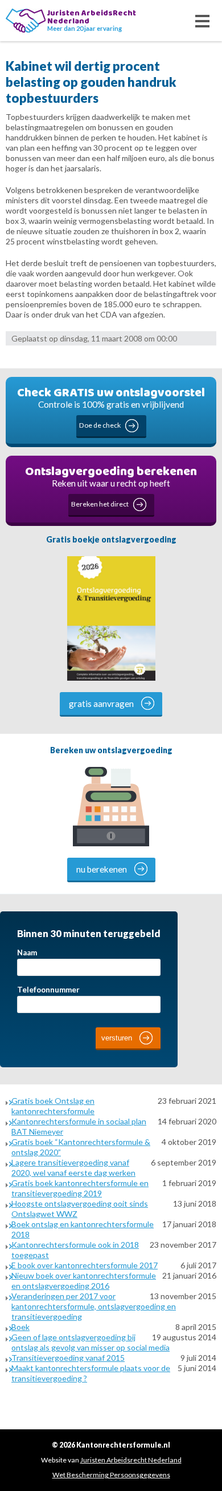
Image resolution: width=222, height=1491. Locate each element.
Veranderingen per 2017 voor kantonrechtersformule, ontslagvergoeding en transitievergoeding (93, 1306)
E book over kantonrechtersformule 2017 (84, 1265)
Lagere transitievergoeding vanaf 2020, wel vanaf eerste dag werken (73, 1167)
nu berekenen (101, 869)
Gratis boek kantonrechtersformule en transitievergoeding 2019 (80, 1188)
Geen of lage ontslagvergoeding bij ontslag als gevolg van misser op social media (90, 1342)
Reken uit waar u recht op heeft (111, 485)
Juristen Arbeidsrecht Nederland (131, 1460)
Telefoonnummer (48, 989)
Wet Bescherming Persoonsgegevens (111, 1474)
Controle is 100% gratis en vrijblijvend (111, 406)
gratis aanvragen (101, 703)
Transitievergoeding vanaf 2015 (68, 1358)
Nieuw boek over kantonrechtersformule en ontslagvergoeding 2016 (83, 1281)
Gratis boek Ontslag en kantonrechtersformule (52, 1106)
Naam (27, 952)
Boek (20, 1327)
